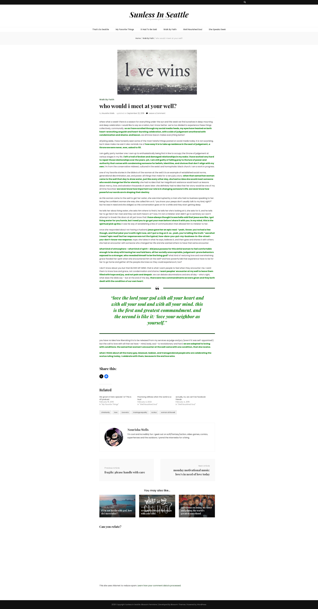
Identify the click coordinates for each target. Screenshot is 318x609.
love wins (125, 412)
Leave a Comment (157, 113)
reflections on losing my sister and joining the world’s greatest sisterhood (196, 510)
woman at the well (168, 412)
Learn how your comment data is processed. (159, 585)
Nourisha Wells (108, 113)
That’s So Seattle (100, 29)
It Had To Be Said (149, 29)
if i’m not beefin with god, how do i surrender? (116, 512)
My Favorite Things (125, 29)
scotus (154, 412)
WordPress (201, 604)
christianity (105, 412)
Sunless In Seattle (159, 14)
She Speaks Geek (217, 29)
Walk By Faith (170, 29)
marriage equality (140, 412)
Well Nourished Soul (192, 29)
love (115, 412)
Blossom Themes (178, 604)
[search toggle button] (245, 2)
